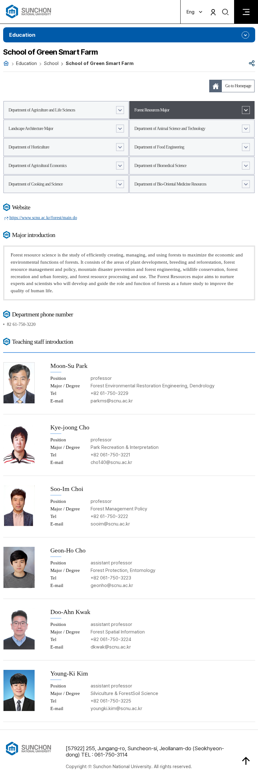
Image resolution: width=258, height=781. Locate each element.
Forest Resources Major (151, 110)
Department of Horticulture (28, 147)
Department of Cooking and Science (35, 184)
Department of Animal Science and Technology (169, 128)
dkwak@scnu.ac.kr (111, 647)
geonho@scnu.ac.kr (112, 585)
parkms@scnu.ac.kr (112, 401)
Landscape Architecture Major (30, 128)
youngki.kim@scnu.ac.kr (116, 708)
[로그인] (213, 12)
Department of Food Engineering (159, 147)
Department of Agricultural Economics (37, 165)
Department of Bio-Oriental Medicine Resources (170, 184)
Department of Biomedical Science (160, 165)
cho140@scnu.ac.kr (111, 462)
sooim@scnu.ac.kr (110, 524)
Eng (190, 12)
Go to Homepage (238, 85)
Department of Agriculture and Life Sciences (41, 110)
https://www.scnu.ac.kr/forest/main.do (43, 217)
